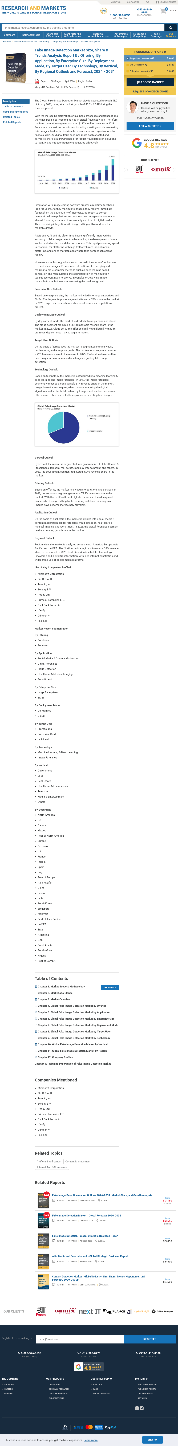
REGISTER (150, 1339)
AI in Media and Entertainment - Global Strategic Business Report (90, 1256)
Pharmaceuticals (30, 35)
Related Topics (11, 117)
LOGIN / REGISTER (168, 2)
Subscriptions (56, 1398)
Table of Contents (13, 106)
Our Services (171, 35)
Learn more (91, 1440)
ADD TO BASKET (150, 82)
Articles (142, 1398)
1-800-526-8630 (120, 15)
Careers (8, 1389)
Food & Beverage (156, 35)
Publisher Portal (147, 1389)
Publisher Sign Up (147, 1384)
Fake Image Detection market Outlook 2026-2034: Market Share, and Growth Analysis (102, 1195)
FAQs (95, 1389)
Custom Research (58, 1394)
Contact (97, 1384)
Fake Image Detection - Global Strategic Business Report (85, 1235)
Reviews (8, 1394)
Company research (59, 1389)
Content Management (77, 1161)
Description (9, 101)
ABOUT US (115, 2)
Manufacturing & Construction (72, 35)
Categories (54, 1384)
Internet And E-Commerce (52, 1167)
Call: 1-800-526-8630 (150, 118)
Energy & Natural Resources (97, 35)
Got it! (152, 1440)
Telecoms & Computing (139, 35)
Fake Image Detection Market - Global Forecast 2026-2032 (86, 1215)
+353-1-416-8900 (144, 11)
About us (9, 1384)
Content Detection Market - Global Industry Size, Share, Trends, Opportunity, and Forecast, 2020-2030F (98, 1278)
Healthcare (8, 35)
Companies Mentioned (15, 111)
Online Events (145, 1394)
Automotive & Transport (121, 35)
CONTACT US (133, 2)
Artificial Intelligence (48, 1161)
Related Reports (12, 122)
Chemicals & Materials (52, 35)
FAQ (147, 2)
